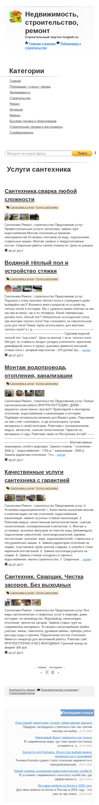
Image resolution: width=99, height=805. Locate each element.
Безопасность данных (22, 689)
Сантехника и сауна (22, 207)
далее (86, 350)
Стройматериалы (21, 132)
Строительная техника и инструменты (36, 126)
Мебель (15, 115)
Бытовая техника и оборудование (33, 121)
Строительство (20, 98)
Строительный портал (22, 693)
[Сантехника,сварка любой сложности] (7, 216)
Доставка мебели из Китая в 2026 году (65, 785)
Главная (15, 80)
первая (40, 667)
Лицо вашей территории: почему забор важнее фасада (53, 722)
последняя (57, 667)
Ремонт (15, 103)
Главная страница (42, 43)
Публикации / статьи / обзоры (30, 86)
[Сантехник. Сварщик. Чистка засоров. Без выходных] (7, 602)
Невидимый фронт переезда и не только (63, 737)
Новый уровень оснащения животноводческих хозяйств (53, 771)
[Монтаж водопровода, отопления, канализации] (9, 392)
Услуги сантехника (47, 207)
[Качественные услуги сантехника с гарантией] (10, 497)
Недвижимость (20, 92)
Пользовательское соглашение (59, 689)
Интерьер (16, 109)
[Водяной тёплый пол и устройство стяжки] (8, 288)
